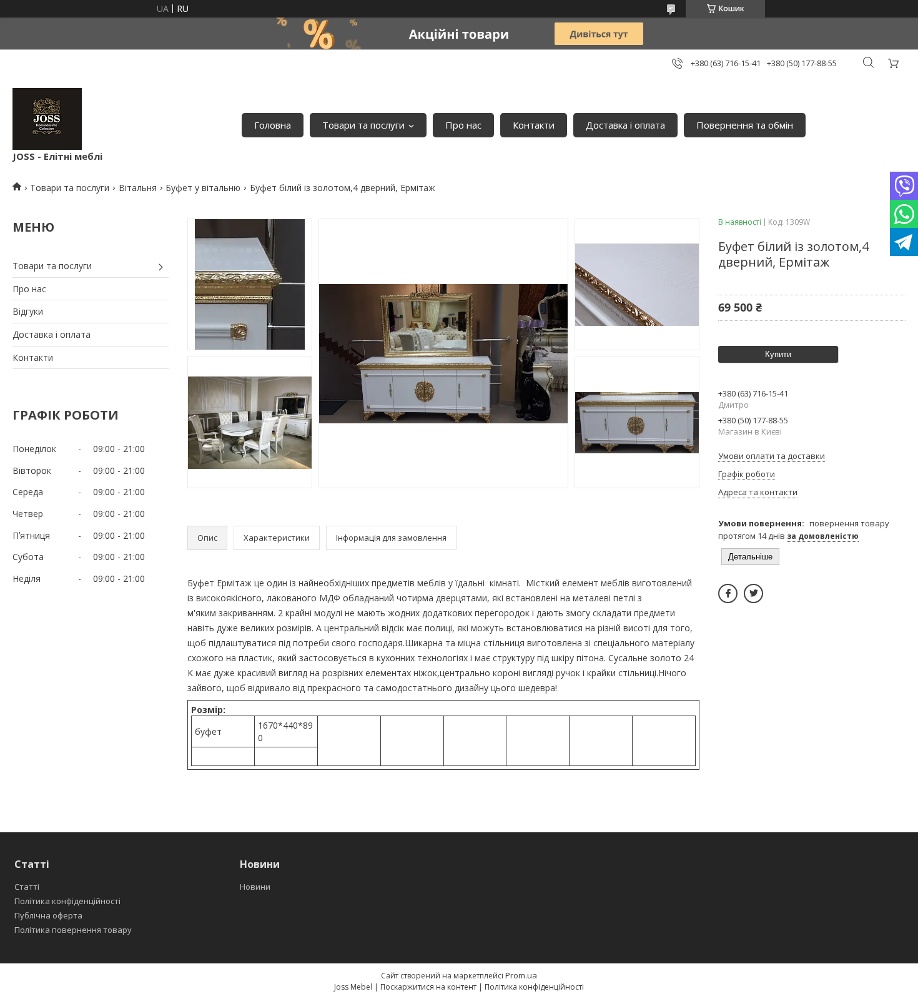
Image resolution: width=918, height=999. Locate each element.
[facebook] (728, 593)
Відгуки (27, 311)
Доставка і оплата (625, 125)
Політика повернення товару (73, 929)
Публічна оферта (48, 915)
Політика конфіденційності (67, 901)
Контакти (534, 125)
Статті (26, 886)
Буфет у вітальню (202, 188)
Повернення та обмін (744, 125)
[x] (753, 593)
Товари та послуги (363, 125)
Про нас (463, 125)
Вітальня (138, 188)
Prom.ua (521, 975)
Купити (778, 354)
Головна (272, 125)
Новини (255, 886)
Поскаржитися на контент (428, 987)
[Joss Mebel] (47, 119)
